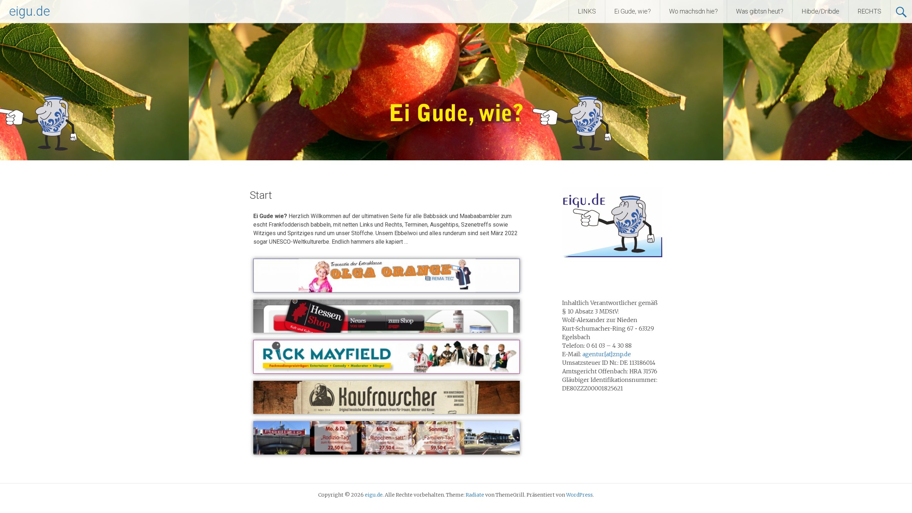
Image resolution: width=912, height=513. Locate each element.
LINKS (587, 11)
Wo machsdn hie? (693, 11)
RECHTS (869, 11)
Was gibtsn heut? (759, 11)
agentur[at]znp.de (606, 354)
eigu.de (29, 11)
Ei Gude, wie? (632, 11)
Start (261, 195)
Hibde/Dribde (820, 11)
